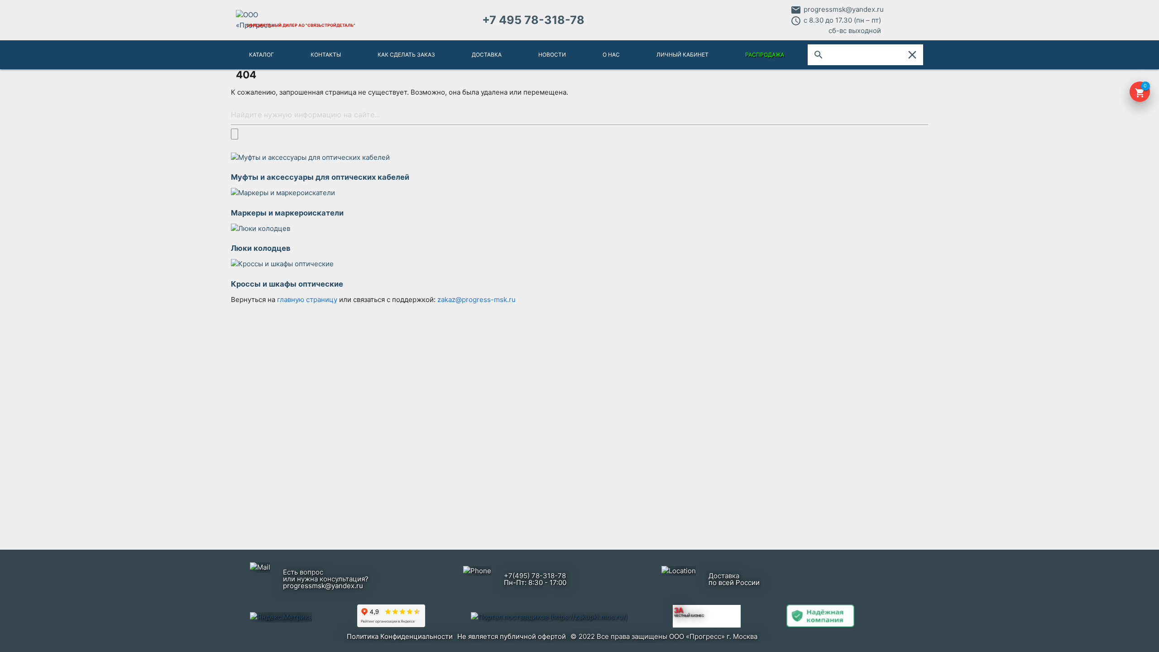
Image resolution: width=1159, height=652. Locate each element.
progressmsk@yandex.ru (844, 9)
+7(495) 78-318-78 (535, 575)
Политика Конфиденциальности (400, 636)
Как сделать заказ (406, 54)
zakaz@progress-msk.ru (476, 299)
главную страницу (308, 299)
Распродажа (764, 54)
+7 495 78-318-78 (533, 20)
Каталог (261, 54)
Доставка (487, 54)
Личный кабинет (682, 54)
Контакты (326, 54)
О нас (611, 54)
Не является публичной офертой (511, 636)
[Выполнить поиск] (234, 134)
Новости (552, 54)
